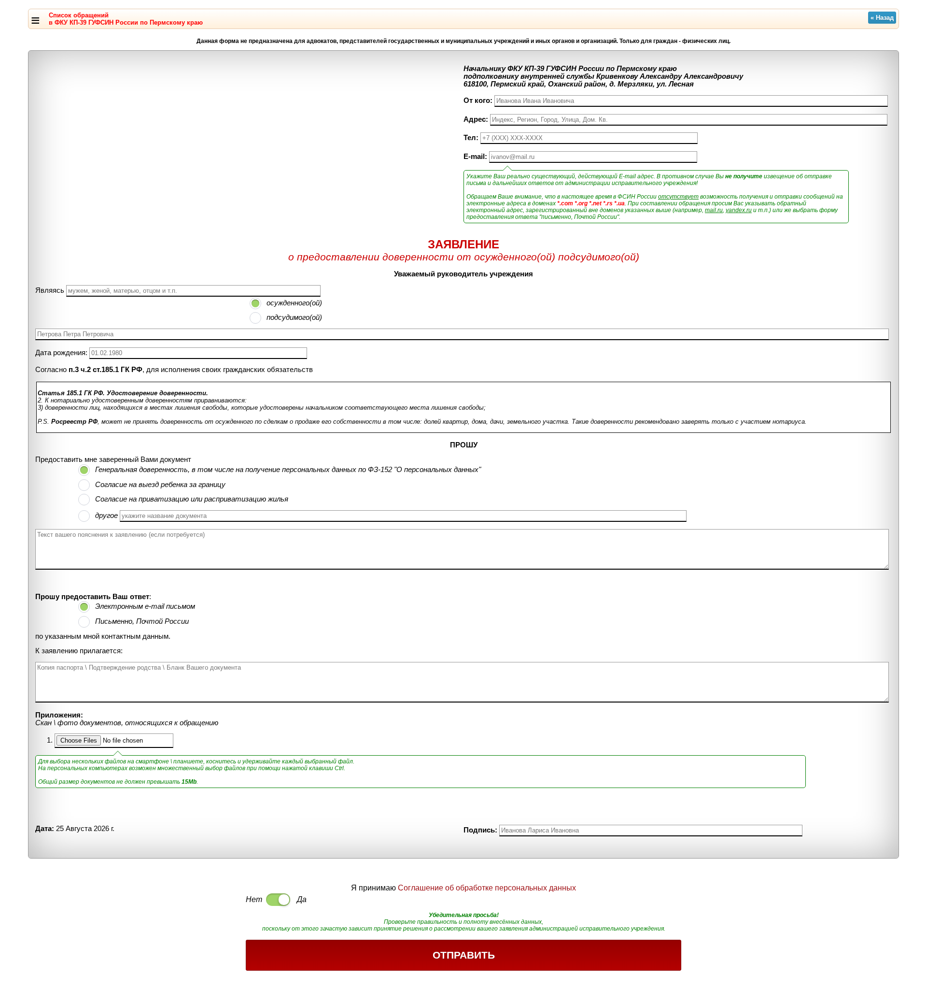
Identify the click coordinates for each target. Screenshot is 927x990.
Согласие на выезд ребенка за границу (160, 484)
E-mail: (475, 156)
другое (106, 515)
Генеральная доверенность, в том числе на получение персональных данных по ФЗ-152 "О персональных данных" (288, 469)
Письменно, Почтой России (142, 621)
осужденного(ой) (294, 303)
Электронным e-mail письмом (145, 606)
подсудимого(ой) (294, 317)
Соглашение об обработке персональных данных (487, 888)
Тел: (471, 138)
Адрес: (476, 119)
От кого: (478, 100)
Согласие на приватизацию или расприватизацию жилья (191, 499)
